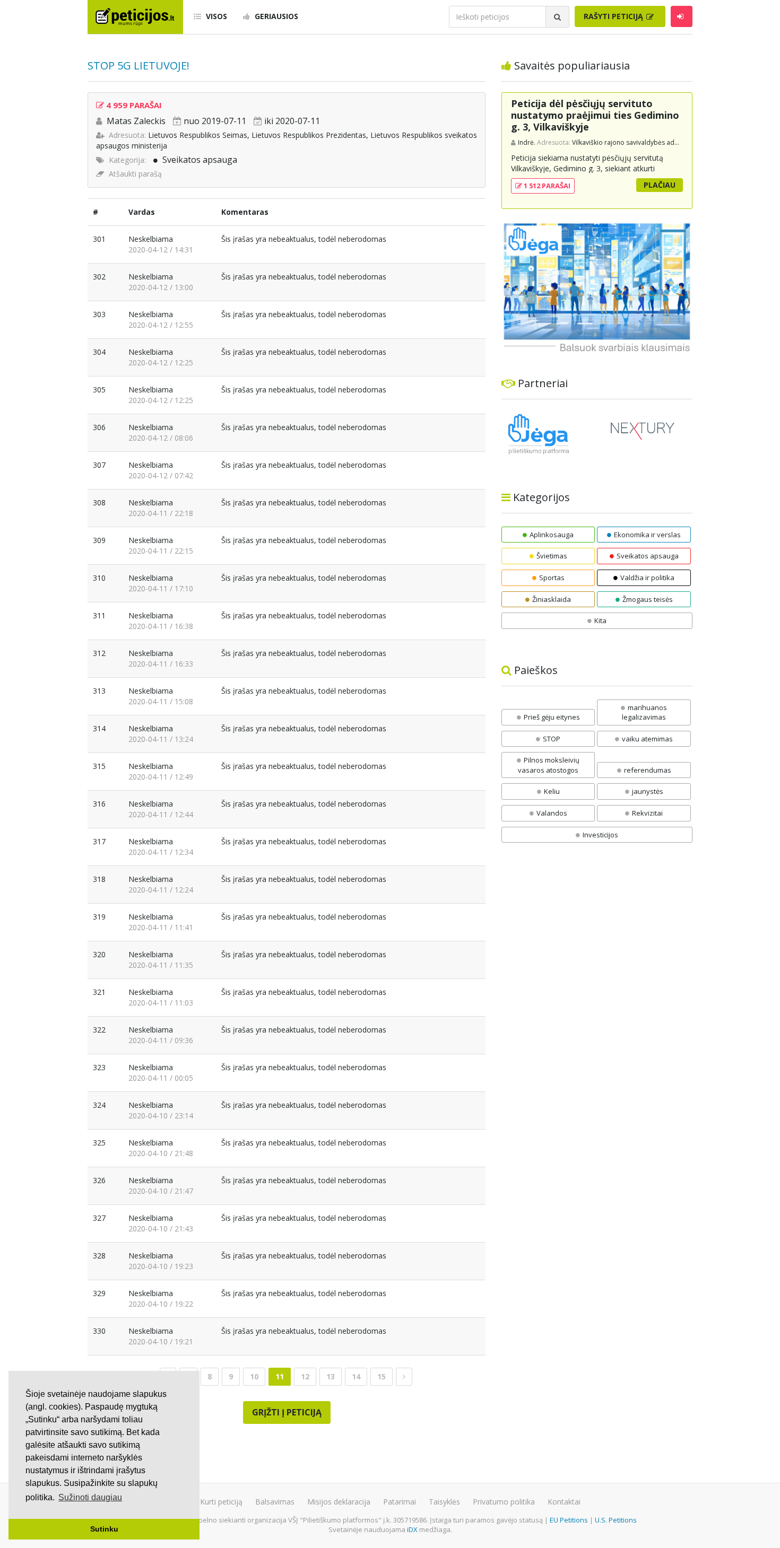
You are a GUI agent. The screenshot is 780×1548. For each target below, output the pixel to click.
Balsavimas (274, 1502)
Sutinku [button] (104, 1529)
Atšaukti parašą (135, 174)
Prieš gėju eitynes (552, 717)
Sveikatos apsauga (199, 159)
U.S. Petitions (616, 1520)
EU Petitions (569, 1520)
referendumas (647, 770)
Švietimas (551, 556)
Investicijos (600, 834)
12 (305, 1376)
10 (254, 1376)
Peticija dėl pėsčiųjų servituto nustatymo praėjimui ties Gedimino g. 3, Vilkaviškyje (595, 115)
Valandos (551, 813)
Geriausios (275, 16)
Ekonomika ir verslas (647, 534)
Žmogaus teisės (647, 599)
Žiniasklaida (551, 599)
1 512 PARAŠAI (546, 185)
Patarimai (399, 1502)
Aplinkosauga (552, 534)
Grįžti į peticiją (287, 1412)
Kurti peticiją (221, 1502)
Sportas (552, 577)
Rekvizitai (647, 813)
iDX (412, 1529)
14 (356, 1376)
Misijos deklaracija (338, 1502)
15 (381, 1376)
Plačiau (659, 185)
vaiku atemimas (647, 739)
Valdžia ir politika (647, 577)
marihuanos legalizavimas (644, 712)
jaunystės (647, 791)
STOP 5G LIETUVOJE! (138, 65)
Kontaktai (564, 1502)
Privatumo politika (504, 1502)
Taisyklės (444, 1502)
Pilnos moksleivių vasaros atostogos (548, 765)
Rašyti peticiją (614, 16)
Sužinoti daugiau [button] (90, 1497)
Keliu (552, 791)
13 (330, 1376)
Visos (215, 16)
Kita (600, 620)
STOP (551, 739)
